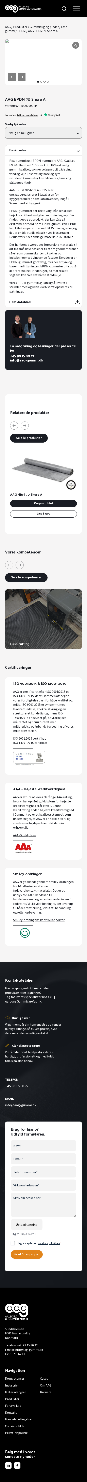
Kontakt (11, 1412)
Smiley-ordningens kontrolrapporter (39, 920)
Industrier (12, 1385)
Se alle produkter (29, 438)
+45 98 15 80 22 (22, 356)
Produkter (20, 27)
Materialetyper (15, 1392)
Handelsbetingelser (19, 1419)
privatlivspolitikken (48, 1243)
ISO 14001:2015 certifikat (30, 743)
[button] (38, 82)
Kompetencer (14, 1378)
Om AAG (45, 1385)
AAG (8, 27)
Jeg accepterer (39, 1243)
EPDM (21, 31)
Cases (44, 1378)
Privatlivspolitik (16, 1433)
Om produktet (43, 503)
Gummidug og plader (44, 27)
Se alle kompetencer (26, 577)
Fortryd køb (13, 1406)
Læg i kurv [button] (43, 514)
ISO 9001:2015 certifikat (29, 738)
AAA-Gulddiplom (24, 835)
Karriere (45, 1392)
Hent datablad (20, 302)
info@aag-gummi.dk (26, 360)
